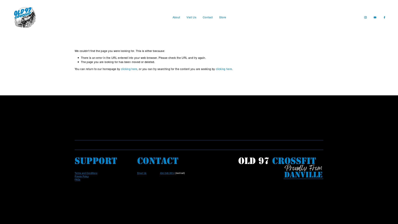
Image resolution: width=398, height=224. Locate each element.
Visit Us (191, 17)
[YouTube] (375, 17)
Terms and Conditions (86, 173)
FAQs (77, 179)
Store (222, 17)
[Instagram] (365, 17)
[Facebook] (384, 17)
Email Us (141, 173)
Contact (208, 17)
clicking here (129, 69)
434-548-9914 (167, 173)
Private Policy (82, 176)
